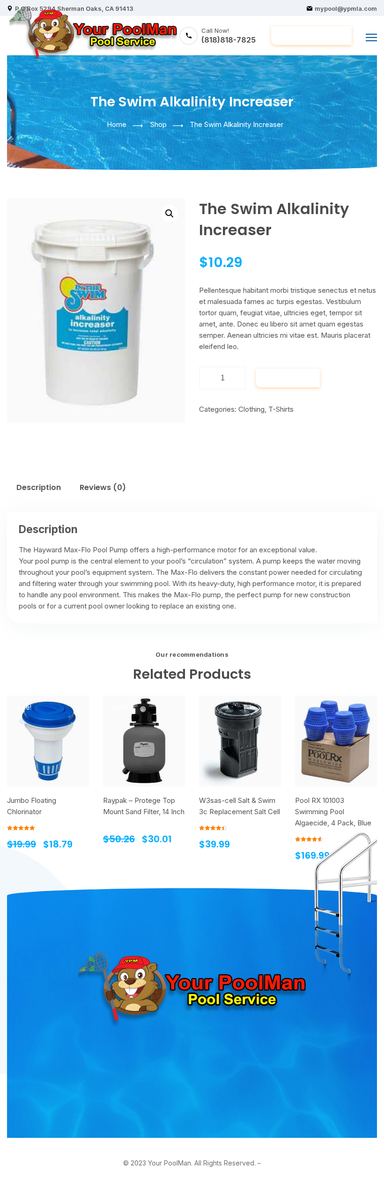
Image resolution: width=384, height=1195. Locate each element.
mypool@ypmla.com (346, 8)
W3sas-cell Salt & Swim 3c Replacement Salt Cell (239, 806)
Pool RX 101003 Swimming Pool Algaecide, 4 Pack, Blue (333, 811)
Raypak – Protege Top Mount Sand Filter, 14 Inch (144, 806)
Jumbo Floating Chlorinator (31, 806)
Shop (158, 124)
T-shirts (281, 409)
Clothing (251, 409)
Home (116, 124)
